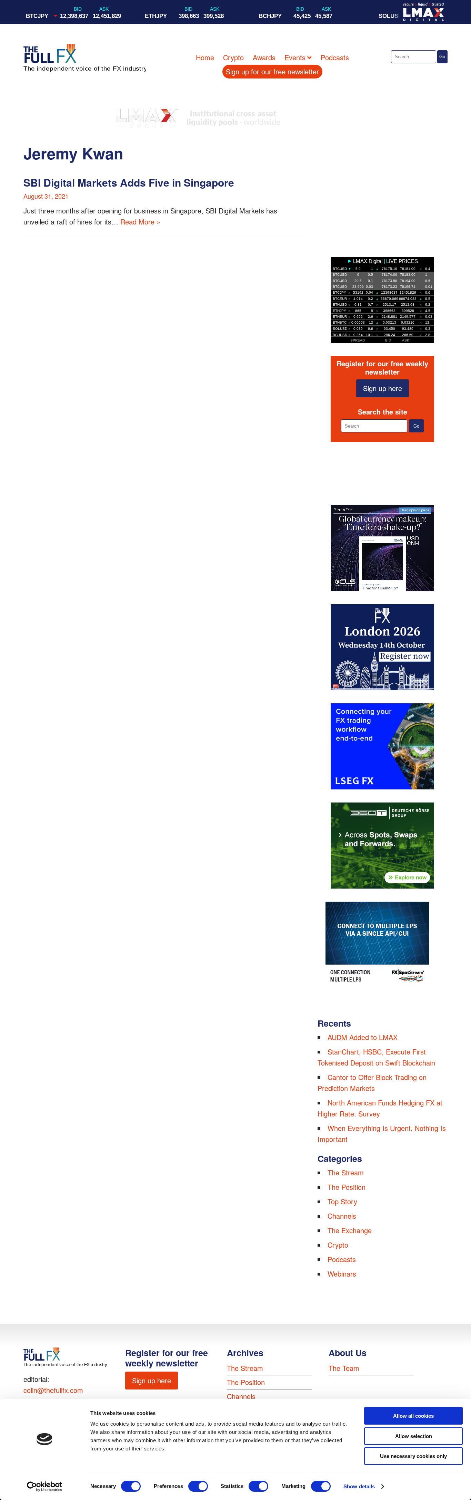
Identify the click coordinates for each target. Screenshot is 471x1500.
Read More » (140, 222)
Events (294, 57)
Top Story (342, 1201)
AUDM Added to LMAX (363, 1037)
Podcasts (335, 57)
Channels (342, 1216)
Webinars (342, 1274)
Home (205, 57)
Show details (359, 1486)
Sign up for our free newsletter (272, 71)
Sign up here (382, 388)
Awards (264, 57)
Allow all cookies (413, 1416)
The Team (344, 1368)
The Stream (346, 1172)
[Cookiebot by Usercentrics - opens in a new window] (44, 1486)
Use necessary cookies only (413, 1456)
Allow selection (413, 1436)
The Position (346, 1187)
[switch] (198, 1486)
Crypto (233, 57)
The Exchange (350, 1230)
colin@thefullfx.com (53, 1390)
